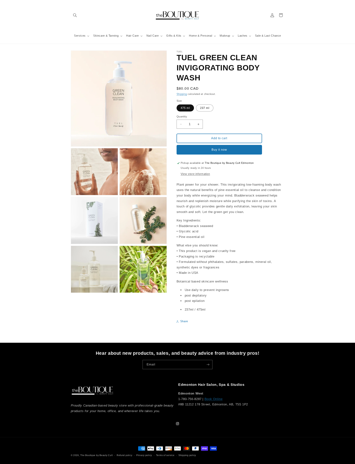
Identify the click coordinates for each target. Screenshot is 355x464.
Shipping (182, 94)
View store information (195, 173)
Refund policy (124, 455)
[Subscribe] (208, 364)
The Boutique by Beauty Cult (96, 455)
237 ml (204, 107)
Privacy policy (144, 455)
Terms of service (165, 455)
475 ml (185, 107)
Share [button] (184, 321)
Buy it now (219, 149)
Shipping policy (187, 455)
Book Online (213, 399)
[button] (75, 15)
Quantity (182, 116)
